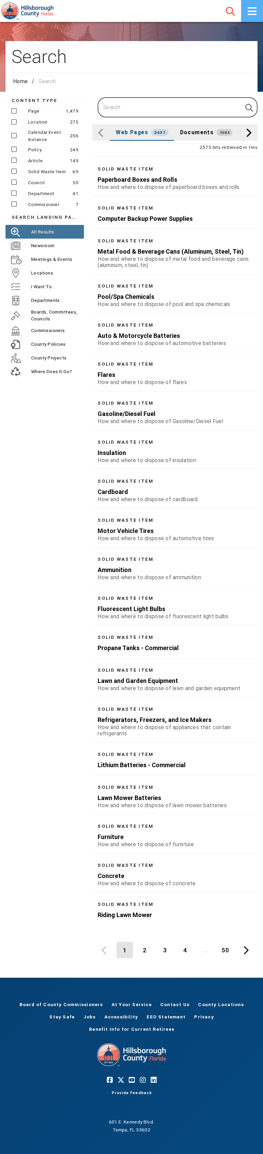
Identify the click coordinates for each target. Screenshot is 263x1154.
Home (20, 81)
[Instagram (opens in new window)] (142, 1079)
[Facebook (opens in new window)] (109, 1079)
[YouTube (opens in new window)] (131, 1079)
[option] (175, 176)
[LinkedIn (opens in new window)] (153, 1079)
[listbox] (175, 541)
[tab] (142, 132)
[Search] (230, 11)
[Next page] (245, 950)
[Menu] (252, 11)
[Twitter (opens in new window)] (120, 1079)
